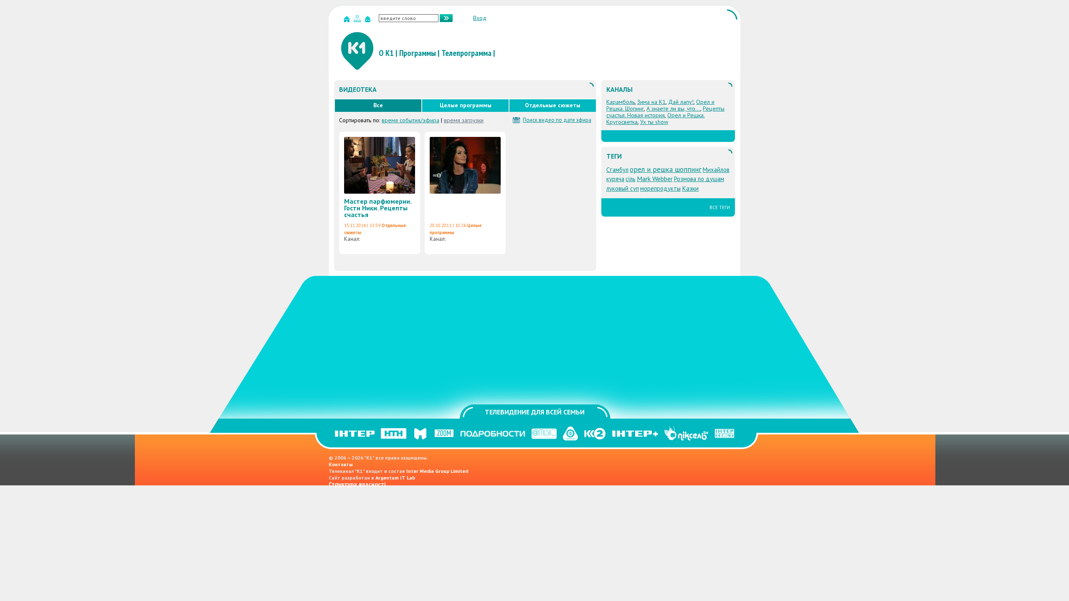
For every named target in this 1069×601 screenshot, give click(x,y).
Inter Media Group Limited (437, 471)
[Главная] (347, 20)
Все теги (719, 207)
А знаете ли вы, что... (673, 108)
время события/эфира (410, 120)
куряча (615, 179)
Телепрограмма (466, 53)
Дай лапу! (681, 102)
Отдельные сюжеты (552, 105)
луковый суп (622, 188)
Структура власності (357, 484)
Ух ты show (654, 122)
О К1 (386, 53)
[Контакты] (368, 20)
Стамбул (617, 170)
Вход (479, 18)
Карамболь (620, 102)
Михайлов (716, 170)
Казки (690, 188)
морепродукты (660, 188)
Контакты (341, 464)
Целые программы (465, 105)
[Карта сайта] (358, 20)
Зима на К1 (651, 102)
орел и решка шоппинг (666, 169)
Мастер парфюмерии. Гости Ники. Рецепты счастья (377, 208)
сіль (631, 179)
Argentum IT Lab (395, 478)
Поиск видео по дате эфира (557, 120)
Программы (417, 53)
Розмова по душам (699, 179)
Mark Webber (655, 178)
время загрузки (464, 120)
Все (378, 105)
